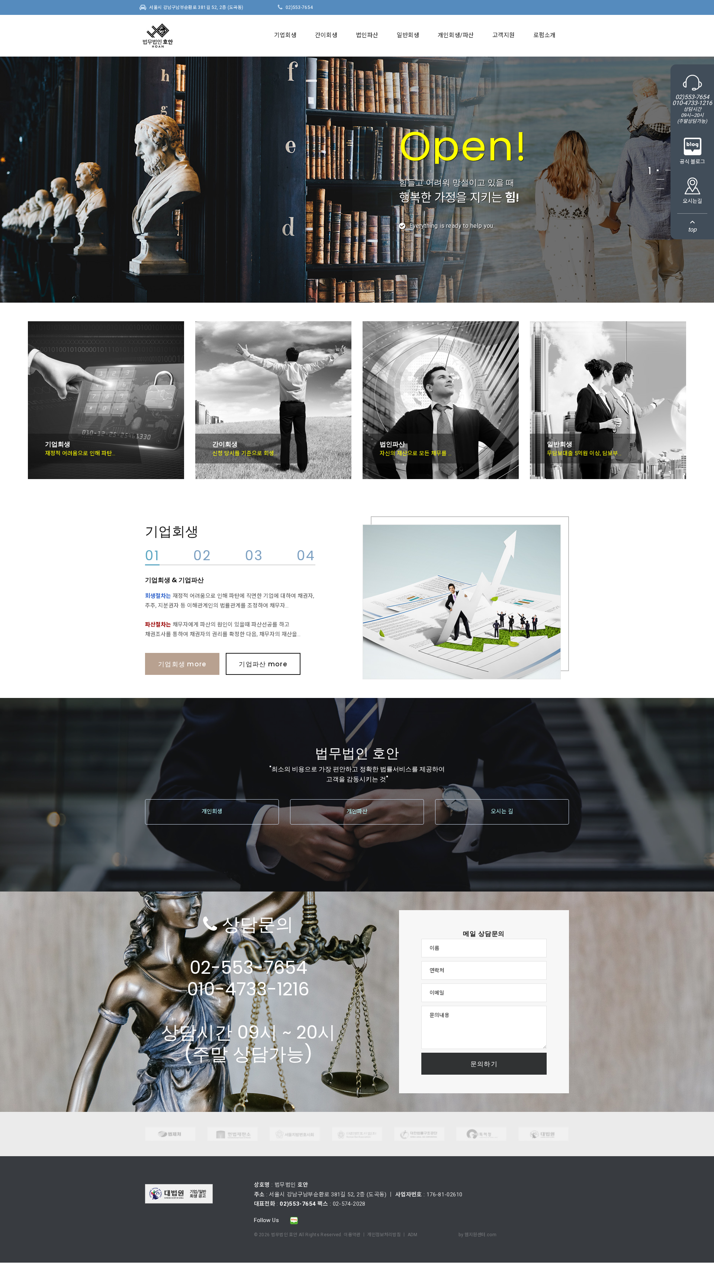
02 (202, 556)
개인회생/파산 (456, 35)
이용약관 (352, 1234)
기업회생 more (182, 664)
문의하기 (484, 1063)
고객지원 (503, 35)
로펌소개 (544, 35)
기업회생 (285, 35)
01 (152, 556)
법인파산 (367, 35)
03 (254, 556)
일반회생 (408, 35)
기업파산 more (263, 664)
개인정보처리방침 (384, 1234)
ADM (413, 1234)
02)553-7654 (299, 7)
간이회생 (326, 35)
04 (306, 556)
